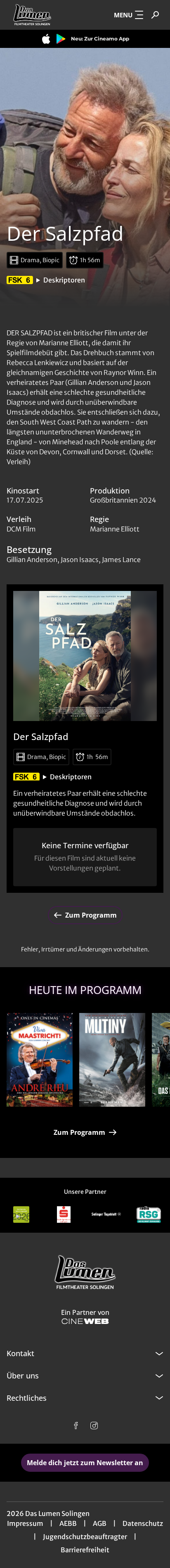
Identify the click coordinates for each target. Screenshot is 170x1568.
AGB (99, 1523)
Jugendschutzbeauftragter (85, 1536)
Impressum (25, 1523)
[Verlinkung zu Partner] (21, 1214)
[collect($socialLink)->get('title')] (76, 1425)
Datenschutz (143, 1523)
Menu (123, 15)
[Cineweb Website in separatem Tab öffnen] (85, 1321)
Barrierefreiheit (85, 1550)
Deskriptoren (64, 280)
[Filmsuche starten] (155, 15)
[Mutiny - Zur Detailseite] (112, 1060)
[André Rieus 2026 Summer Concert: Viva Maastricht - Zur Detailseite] (40, 1060)
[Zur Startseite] (44, 15)
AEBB (68, 1523)
